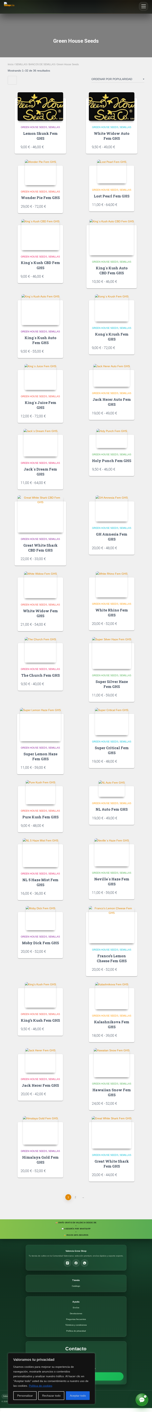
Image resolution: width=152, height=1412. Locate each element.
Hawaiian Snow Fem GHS (111, 1092)
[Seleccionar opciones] (58, 147)
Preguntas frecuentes (76, 1319)
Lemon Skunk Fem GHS (40, 136)
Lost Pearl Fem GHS (111, 196)
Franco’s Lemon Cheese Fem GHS (112, 958)
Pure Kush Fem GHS (40, 817)
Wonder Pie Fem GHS (40, 197)
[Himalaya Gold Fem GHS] (40, 1130)
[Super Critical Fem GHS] (111, 721)
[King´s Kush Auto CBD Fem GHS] (111, 237)
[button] (143, 6)
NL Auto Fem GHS (112, 809)
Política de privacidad (76, 1331)
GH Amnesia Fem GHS (111, 536)
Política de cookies (40, 1385)
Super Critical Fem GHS (112, 750)
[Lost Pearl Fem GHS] (111, 171)
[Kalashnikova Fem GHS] (111, 995)
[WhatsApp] (84, 1263)
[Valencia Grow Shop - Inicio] (10, 6)
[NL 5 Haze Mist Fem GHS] (40, 852)
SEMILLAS (21, 64)
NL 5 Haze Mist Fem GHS (40, 882)
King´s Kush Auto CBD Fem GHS (112, 270)
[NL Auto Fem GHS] (112, 788)
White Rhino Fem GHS (111, 612)
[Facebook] (76, 1263)
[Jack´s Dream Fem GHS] (40, 443)
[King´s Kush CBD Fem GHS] (40, 234)
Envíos (76, 1307)
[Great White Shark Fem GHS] (111, 1132)
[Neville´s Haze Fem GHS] (111, 852)
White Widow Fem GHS (40, 613)
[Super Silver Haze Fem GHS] (111, 653)
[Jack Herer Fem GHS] (40, 1060)
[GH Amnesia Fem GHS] (112, 508)
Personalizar (25, 1395)
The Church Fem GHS (40, 675)
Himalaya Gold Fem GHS (40, 1160)
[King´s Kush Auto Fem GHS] (40, 309)
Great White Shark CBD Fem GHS (40, 548)
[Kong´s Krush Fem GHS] (111, 308)
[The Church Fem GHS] (40, 650)
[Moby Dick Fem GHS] (40, 918)
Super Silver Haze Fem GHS (112, 684)
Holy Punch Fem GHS (111, 460)
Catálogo (76, 1286)
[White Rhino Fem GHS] (111, 584)
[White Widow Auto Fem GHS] (111, 106)
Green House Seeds (34, 127)
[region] (51, 1378)
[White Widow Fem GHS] (40, 585)
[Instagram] (67, 1263)
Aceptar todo (78, 1395)
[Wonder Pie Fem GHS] (40, 172)
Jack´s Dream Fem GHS (40, 471)
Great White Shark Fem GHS (112, 1164)
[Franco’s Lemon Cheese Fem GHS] (111, 924)
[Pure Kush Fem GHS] (40, 792)
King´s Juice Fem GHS (40, 405)
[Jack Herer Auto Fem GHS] (111, 375)
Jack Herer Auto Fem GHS (112, 402)
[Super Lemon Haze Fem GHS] (40, 724)
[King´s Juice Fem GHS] (40, 377)
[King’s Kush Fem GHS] (40, 994)
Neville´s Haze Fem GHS (111, 881)
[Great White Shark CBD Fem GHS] (40, 514)
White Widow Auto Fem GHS (111, 136)
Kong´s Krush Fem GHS (111, 336)
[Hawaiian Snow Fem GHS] (111, 1062)
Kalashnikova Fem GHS (111, 1024)
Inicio (10, 64)
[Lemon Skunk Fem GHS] (40, 106)
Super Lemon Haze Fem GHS (40, 756)
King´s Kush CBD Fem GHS (40, 265)
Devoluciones (76, 1313)
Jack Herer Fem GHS (40, 1085)
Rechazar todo (51, 1395)
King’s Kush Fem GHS (40, 1020)
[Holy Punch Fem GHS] (111, 438)
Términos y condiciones (76, 1325)
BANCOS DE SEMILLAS (42, 64)
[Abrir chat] (142, 1399)
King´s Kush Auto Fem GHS (40, 340)
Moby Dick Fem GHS (40, 942)
